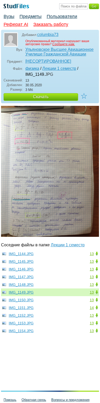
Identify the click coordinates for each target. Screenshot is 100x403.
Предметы (30, 16)
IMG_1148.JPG (21, 285)
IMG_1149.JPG (21, 292)
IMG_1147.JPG (21, 277)
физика (32, 68)
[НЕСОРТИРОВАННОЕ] (48, 61)
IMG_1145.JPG (21, 261)
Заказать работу (50, 24)
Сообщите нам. (63, 44)
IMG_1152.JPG (21, 315)
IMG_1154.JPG (21, 331)
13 (92, 254)
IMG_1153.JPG (21, 323)
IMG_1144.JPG (21, 254)
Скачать (40, 97)
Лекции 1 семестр (59, 68)
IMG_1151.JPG (21, 308)
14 (92, 308)
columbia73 (47, 34)
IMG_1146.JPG (21, 269)
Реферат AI (16, 24)
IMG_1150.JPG (21, 300)
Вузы (9, 16)
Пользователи (62, 16)
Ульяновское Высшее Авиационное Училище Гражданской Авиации (59, 51)
